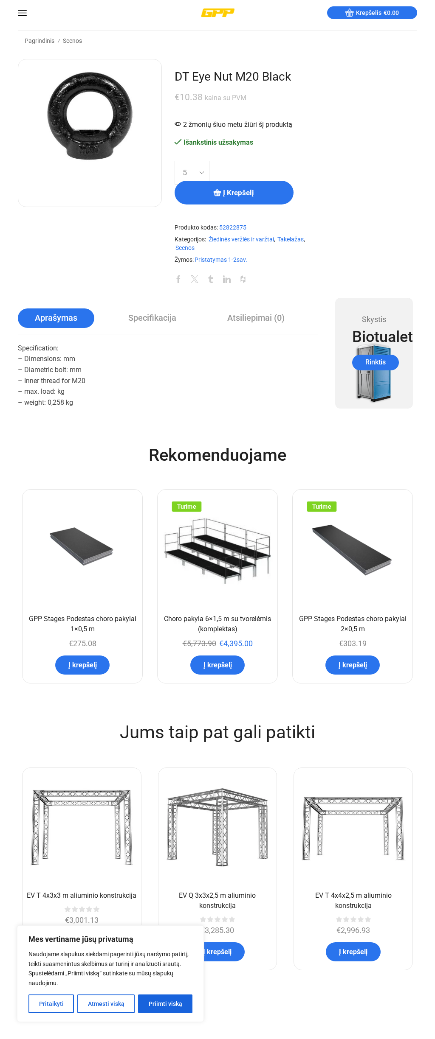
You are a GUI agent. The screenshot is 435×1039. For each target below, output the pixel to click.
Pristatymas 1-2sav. (221, 259)
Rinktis (375, 362)
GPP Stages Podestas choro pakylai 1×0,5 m (82, 624)
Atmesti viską (106, 1003)
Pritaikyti (51, 1003)
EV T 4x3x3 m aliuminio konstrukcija (81, 895)
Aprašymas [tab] (56, 318)
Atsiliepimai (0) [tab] (256, 318)
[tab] (56, 318)
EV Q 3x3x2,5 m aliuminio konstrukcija (217, 900)
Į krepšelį (238, 192)
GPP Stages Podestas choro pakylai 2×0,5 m (353, 624)
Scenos (72, 40)
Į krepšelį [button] (82, 665)
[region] (110, 973)
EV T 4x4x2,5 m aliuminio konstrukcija (353, 900)
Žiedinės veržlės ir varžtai (241, 239)
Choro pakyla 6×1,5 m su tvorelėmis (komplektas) (217, 624)
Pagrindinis (39, 40)
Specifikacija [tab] (152, 318)
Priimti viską (165, 1003)
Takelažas (290, 239)
